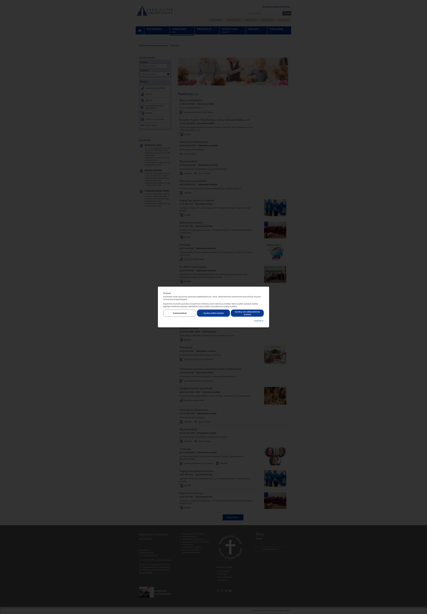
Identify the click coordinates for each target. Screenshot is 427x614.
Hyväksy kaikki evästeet (213, 313)
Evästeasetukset (180, 313)
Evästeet (259, 320)
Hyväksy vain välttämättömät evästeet (247, 313)
